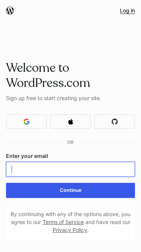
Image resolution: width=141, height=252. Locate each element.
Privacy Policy (70, 230)
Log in (127, 10)
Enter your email (27, 156)
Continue (71, 190)
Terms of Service (63, 222)
